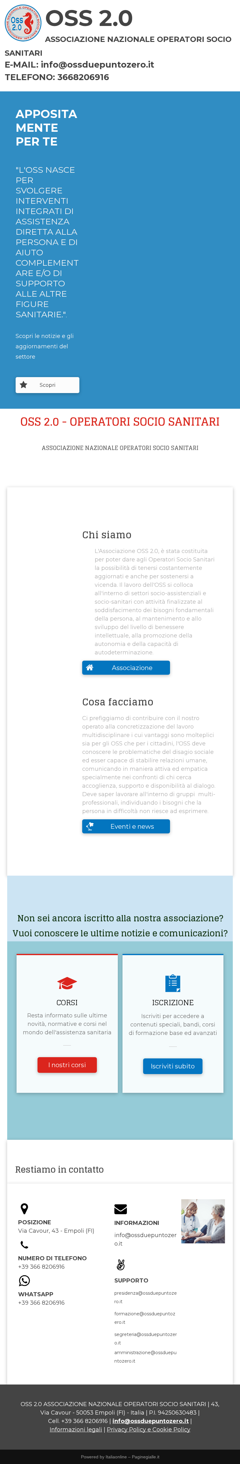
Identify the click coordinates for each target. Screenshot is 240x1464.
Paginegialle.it (145, 1456)
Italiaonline (116, 1456)
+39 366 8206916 (84, 1421)
